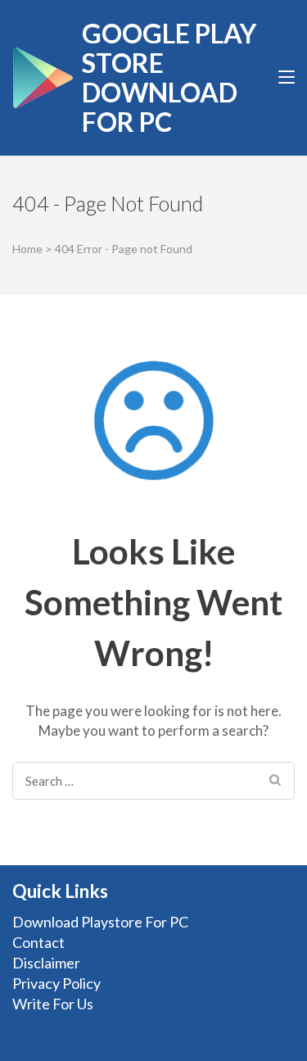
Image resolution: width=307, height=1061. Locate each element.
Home (27, 249)
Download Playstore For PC (100, 922)
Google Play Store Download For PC (169, 77)
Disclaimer (46, 963)
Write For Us (52, 1004)
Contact (38, 942)
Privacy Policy (56, 983)
